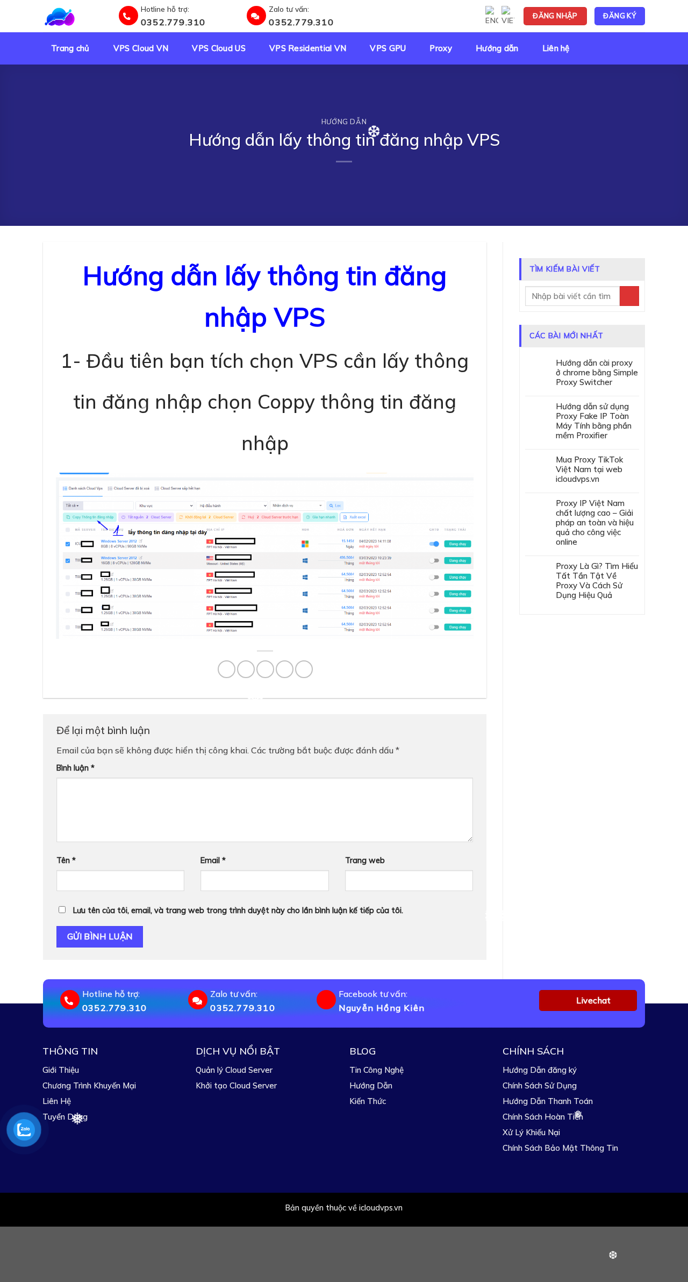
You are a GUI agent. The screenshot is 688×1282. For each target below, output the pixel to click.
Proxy (440, 48)
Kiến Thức (367, 1101)
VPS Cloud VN (141, 48)
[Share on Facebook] (226, 669)
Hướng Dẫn (370, 1085)
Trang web (365, 860)
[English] (492, 16)
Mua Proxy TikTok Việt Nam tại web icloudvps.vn (589, 469)
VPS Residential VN (307, 48)
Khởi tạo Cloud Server (236, 1085)
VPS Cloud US (219, 48)
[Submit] (629, 296)
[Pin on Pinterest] (284, 669)
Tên (66, 860)
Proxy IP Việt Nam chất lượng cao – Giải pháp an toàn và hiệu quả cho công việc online (595, 522)
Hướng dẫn (497, 48)
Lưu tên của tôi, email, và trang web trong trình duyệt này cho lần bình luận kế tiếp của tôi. (238, 910)
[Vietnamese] (508, 16)
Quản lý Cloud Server (234, 1070)
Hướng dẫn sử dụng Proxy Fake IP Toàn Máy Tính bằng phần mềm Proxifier (594, 421)
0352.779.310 (173, 22)
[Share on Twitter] (246, 669)
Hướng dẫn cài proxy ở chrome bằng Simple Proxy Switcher (597, 372)
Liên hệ (556, 48)
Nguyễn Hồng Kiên (382, 1007)
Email (213, 860)
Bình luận (75, 768)
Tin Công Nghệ (376, 1070)
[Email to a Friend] (265, 669)
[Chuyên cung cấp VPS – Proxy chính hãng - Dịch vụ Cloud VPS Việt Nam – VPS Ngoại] (79, 16)
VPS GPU (388, 48)
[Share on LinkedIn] (304, 669)
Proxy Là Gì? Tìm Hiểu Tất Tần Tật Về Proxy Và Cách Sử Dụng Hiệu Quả (597, 580)
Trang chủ (70, 48)
